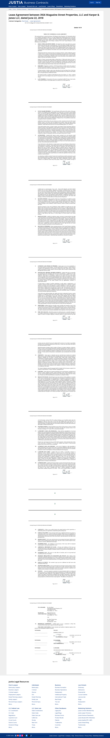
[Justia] (16, 2)
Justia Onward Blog (83, 722)
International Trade (60, 697)
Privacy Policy (88, 735)
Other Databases (60, 708)
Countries (58, 725)
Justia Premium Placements (85, 715)
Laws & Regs (51, 6)
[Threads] (24, 735)
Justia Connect (53, 735)
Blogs (79, 699)
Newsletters (59, 6)
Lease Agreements (35, 21)
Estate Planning (36, 697)
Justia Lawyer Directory (84, 713)
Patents (57, 720)
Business (58, 685)
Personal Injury (36, 702)
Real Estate (25, 21)
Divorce (34, 692)
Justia (10, 9)
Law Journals (81, 697)
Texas (33, 725)
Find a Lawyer (13, 6)
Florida (34, 720)
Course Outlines (82, 694)
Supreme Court (13, 718)
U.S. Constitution (13, 710)
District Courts (13, 722)
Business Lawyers (14, 690)
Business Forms (59, 715)
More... (10, 704)
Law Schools (42, 6)
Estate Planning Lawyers (15, 697)
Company (68, 735)
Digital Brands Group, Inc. (34, 9)
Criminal (34, 690)
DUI (33, 694)
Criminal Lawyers (13, 692)
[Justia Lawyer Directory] (31, 735)
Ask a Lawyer (22, 6)
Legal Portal (61, 735)
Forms (14, 9)
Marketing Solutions (70, 6)
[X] (29, 735)
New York (34, 722)
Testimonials (81, 725)
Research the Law (32, 6)
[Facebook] (20, 735)
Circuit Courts (12, 720)
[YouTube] (18, 735)
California (34, 718)
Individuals (35, 685)
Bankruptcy (35, 687)
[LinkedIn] (16, 735)
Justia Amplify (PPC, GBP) (85, 720)
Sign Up (98, 2)
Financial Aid (81, 692)
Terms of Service (79, 735)
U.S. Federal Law (14, 708)
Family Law (35, 699)
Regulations (12, 715)
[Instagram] (22, 735)
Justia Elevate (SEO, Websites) (86, 718)
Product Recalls (59, 718)
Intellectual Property (61, 694)
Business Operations (61, 690)
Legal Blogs (58, 713)
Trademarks (58, 722)
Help (72, 735)
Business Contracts (21, 9)
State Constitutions (37, 710)
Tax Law (57, 702)
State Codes (35, 713)
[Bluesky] (26, 735)
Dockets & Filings (13, 725)
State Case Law (36, 715)
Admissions (81, 690)
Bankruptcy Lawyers (14, 687)
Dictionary (81, 687)
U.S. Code (11, 713)
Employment (58, 692)
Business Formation (60, 687)
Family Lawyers (13, 699)
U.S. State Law (36, 708)
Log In (92, 2)
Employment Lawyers (15, 694)
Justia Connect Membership (86, 710)
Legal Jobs (58, 710)
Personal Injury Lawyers (15, 702)
